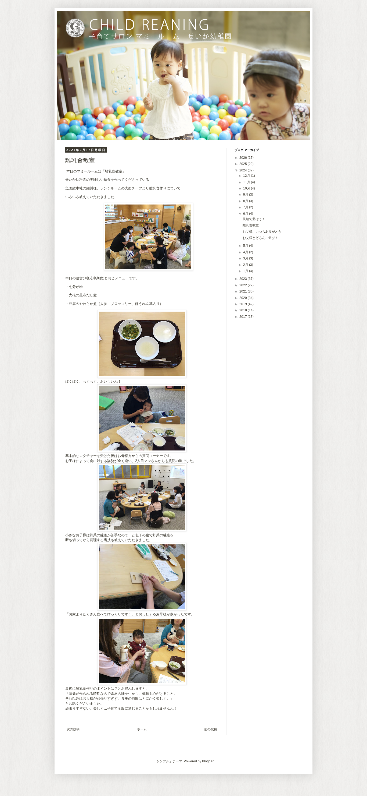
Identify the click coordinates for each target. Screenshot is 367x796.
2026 (243, 158)
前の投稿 (210, 729)
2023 (243, 279)
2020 (243, 298)
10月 (247, 188)
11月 (247, 182)
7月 (246, 207)
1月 (246, 271)
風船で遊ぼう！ (254, 219)
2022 (243, 285)
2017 (243, 317)
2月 (246, 265)
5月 (246, 246)
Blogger (207, 761)
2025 (243, 164)
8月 (246, 201)
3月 (246, 258)
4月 (246, 252)
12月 (247, 176)
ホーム (142, 729)
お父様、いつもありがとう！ (264, 232)
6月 (246, 214)
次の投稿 (73, 729)
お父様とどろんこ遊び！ (260, 238)
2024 (243, 170)
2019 (243, 304)
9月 (246, 194)
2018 (243, 310)
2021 (243, 291)
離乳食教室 (251, 225)
